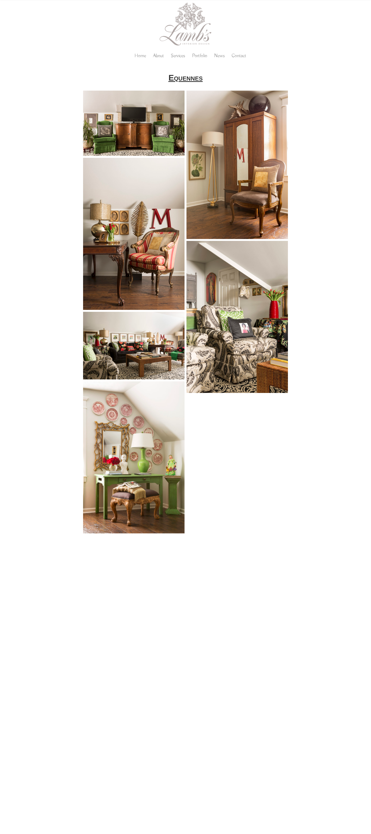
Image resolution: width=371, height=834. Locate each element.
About (158, 56)
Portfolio (199, 56)
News (219, 56)
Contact (239, 56)
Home (140, 56)
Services (178, 56)
